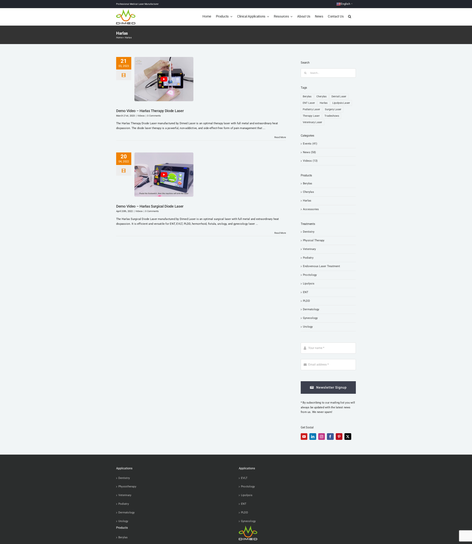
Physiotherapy (127, 486)
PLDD (306, 301)
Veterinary (309, 249)
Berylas (307, 96)
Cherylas (321, 96)
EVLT (244, 478)
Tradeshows (331, 115)
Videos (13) (310, 160)
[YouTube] (304, 436)
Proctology (310, 275)
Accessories (311, 209)
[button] (349, 16)
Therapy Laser (311, 115)
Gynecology (310, 318)
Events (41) (310, 143)
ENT (305, 292)
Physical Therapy (313, 240)
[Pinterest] (339, 436)
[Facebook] (330, 436)
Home (119, 37)
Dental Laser (339, 96)
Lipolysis (308, 283)
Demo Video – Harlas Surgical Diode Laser (149, 206)
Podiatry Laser (311, 109)
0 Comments (154, 115)
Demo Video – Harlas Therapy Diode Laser (150, 111)
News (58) (309, 152)
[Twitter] (347, 436)
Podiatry (308, 257)
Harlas (323, 102)
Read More (280, 137)
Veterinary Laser (312, 122)
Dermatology (311, 309)
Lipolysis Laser (341, 102)
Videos (141, 115)
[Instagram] (321, 436)
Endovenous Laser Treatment (321, 266)
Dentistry (308, 231)
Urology (308, 326)
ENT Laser (309, 102)
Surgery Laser (333, 109)
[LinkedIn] (312, 436)
